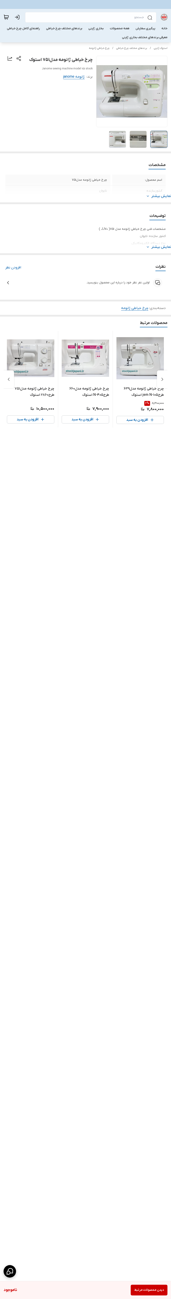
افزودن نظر (13, 267)
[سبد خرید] (6, 17)
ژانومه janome (74, 77)
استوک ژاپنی (160, 48)
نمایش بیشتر (161, 196)
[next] (8, 379)
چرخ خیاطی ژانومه (99, 48)
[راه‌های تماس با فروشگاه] (10, 1271)
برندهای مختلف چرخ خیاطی (131, 48)
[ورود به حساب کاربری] (18, 17)
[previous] (162, 379)
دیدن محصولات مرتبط (149, 1290)
